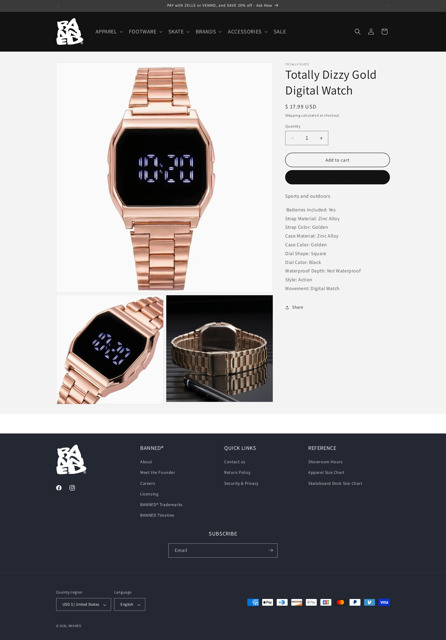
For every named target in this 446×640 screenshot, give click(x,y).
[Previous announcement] (58, 6)
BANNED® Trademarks (161, 504)
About (146, 462)
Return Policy (237, 472)
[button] (108, 31)
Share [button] (297, 307)
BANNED (75, 626)
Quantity (292, 126)
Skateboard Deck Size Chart (335, 483)
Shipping (293, 115)
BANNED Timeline (157, 515)
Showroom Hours (325, 462)
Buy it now (337, 177)
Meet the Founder (157, 472)
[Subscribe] (270, 550)
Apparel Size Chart (326, 472)
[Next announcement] (387, 6)
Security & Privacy (241, 483)
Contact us (234, 462)
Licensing (149, 494)
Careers (147, 483)
